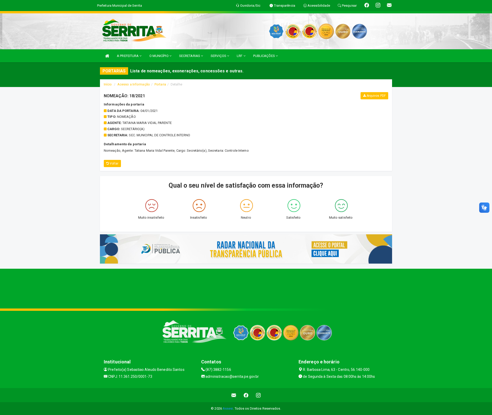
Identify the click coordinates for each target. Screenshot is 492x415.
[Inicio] (107, 55)
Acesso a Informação (133, 84)
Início (108, 84)
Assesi (228, 408)
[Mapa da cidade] (246, 288)
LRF (240, 56)
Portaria (160, 84)
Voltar (113, 163)
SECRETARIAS (190, 56)
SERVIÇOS (219, 56)
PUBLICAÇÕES (264, 56)
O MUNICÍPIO (159, 56)
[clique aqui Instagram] (258, 395)
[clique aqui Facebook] (246, 395)
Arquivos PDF (376, 96)
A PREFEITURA (128, 56)
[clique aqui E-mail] (233, 395)
